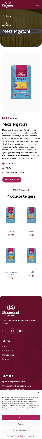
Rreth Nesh (7, 351)
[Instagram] (5, 331)
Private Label (8, 355)
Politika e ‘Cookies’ (13, 436)
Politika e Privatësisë (27, 436)
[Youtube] (20, 331)
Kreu (4, 346)
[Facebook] (12, 331)
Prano (21, 418)
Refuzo (21, 424)
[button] (38, 393)
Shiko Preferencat (21, 430)
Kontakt (5, 359)
